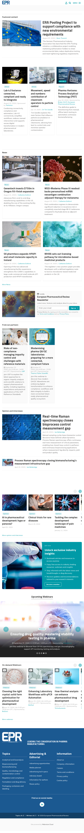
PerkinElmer (67, 643)
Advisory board (35, 776)
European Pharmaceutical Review (66, 103)
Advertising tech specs (38, 771)
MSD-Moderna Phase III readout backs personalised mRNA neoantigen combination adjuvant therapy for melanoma (62, 193)
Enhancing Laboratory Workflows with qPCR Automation (40, 694)
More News (6, 284)
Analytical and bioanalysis (13, 760)
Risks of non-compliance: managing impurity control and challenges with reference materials (14, 356)
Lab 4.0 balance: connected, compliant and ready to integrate (15, 95)
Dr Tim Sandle (47, 110)
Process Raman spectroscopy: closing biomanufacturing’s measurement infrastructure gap (46, 461)
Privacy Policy (64, 314)
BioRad (31, 705)
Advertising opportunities (39, 763)
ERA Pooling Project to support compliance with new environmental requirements (61, 28)
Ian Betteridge (60, 432)
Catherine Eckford (24, 195)
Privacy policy (62, 776)
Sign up (73, 308)
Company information (65, 764)
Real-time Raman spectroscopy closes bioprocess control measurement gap (58, 422)
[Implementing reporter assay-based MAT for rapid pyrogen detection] (37, 653)
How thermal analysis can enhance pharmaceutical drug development (66, 696)
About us (60, 760)
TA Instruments (60, 708)
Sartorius (9, 105)
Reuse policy (34, 784)
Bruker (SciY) (62, 102)
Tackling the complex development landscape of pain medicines (66, 522)
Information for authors (38, 780)
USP (23, 371)
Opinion (6, 514)
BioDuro (5, 711)
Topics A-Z (19, 816)
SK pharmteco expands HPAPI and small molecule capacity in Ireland (20, 257)
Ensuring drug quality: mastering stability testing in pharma (42, 636)
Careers (60, 768)
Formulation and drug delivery (14, 782)
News (7, 185)
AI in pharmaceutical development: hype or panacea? (13, 520)
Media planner (35, 767)
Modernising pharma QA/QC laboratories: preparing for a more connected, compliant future (42, 356)
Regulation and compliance (13, 778)
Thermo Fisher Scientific (39, 373)
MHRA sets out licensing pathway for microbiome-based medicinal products (61, 257)
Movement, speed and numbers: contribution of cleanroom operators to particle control (42, 98)
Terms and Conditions (47, 314)
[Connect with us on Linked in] (42, 804)
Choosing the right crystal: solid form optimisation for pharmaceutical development (12, 697)
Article (7, 87)
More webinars (7, 719)
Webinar (42, 629)
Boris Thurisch (62, 38)
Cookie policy (62, 780)
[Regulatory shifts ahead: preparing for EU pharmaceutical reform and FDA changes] (39, 653)
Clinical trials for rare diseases (39, 518)
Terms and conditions (65, 772)
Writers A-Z (31, 816)
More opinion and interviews (12, 535)
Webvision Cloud (47, 824)
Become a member (53, 584)
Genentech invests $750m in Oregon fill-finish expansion (19, 189)
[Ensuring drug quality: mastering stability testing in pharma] (43, 653)
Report (61, 87)
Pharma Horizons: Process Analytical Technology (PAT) (68, 93)
